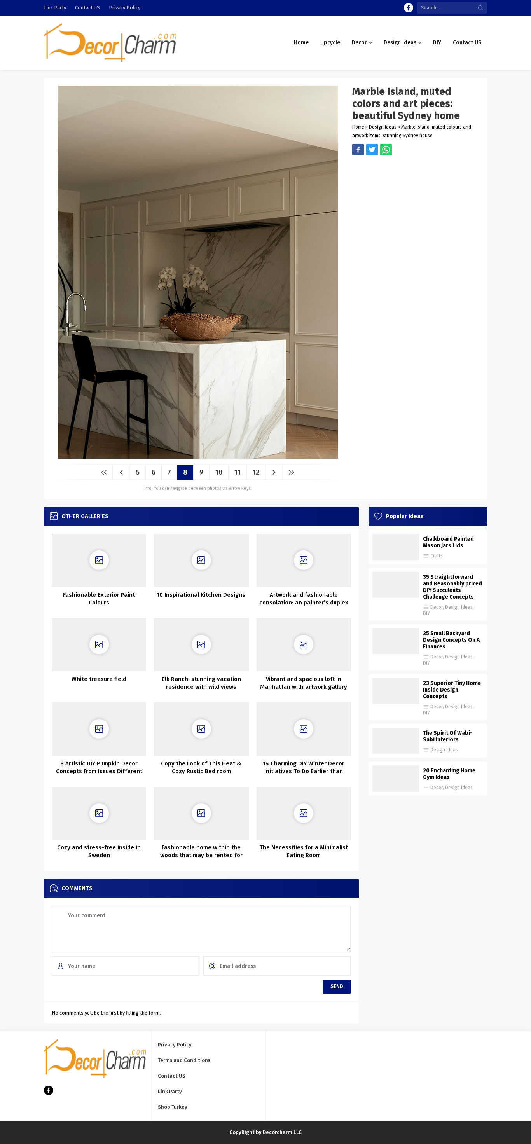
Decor (436, 607)
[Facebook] (408, 7)
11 (237, 472)
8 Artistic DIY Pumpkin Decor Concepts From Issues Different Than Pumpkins (99, 771)
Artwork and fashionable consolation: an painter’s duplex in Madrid (303, 602)
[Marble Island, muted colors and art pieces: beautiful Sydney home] (198, 456)
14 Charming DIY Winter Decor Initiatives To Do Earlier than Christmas (303, 771)
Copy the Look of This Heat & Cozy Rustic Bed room (201, 767)
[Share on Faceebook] (372, 149)
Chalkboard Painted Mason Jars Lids (448, 542)
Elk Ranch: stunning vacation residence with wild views (201, 683)
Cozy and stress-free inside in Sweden (99, 851)
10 (218, 472)
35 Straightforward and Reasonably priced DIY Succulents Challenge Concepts (452, 587)
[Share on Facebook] (358, 149)
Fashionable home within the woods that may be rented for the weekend (201, 855)
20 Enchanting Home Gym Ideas (449, 774)
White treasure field (99, 679)
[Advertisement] (415, 209)
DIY (426, 613)
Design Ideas (383, 127)
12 (256, 472)
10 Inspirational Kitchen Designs (201, 594)
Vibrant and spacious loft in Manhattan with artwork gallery (303, 683)
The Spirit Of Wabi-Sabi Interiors (447, 736)
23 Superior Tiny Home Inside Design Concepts (452, 690)
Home (358, 127)
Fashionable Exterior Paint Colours (99, 598)
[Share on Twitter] (386, 149)
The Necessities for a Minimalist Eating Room (303, 851)
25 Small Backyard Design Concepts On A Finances (451, 640)
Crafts (436, 556)
